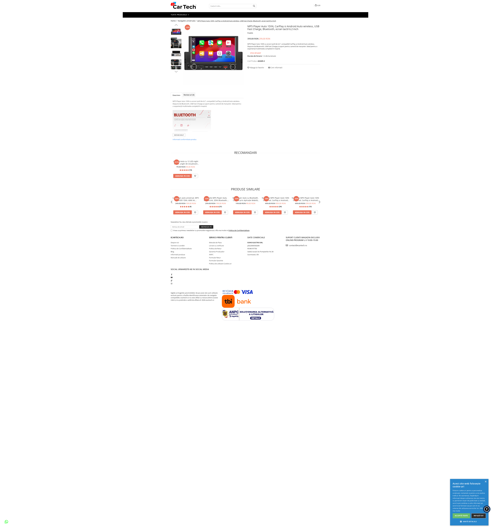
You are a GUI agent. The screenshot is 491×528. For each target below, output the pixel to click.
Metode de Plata (215, 242)
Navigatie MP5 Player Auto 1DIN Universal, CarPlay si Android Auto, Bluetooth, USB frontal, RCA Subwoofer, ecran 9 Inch (275, 199)
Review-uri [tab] (189, 95)
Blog (172, 251)
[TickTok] (171, 280)
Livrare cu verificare (216, 245)
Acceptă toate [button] (461, 516)
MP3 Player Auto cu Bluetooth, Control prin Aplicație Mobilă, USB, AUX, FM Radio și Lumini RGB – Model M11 (245, 199)
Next (176, 71)
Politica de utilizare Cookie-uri (220, 263)
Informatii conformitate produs (184, 139)
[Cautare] (254, 6)
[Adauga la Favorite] (195, 176)
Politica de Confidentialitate (238, 230)
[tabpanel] (213, 54)
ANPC (211, 254)
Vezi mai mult (179, 135)
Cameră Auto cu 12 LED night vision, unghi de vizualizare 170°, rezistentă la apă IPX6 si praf (185, 162)
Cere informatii (276, 67)
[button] (469, 521)
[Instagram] (171, 283)
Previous (176, 25)
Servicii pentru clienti (220, 237)
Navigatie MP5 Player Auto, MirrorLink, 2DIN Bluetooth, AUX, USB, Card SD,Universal (215, 199)
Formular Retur (215, 257)
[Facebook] (171, 274)
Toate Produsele (179, 14)
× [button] (486, 482)
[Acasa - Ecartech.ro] (183, 6)
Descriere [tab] (176, 95)
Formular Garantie (216, 260)
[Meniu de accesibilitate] (486, 509)
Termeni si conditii (178, 245)
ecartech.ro (177, 237)
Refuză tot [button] (479, 516)
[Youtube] (171, 277)
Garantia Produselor (216, 251)
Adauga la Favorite (256, 67)
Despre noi (175, 242)
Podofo (250, 33)
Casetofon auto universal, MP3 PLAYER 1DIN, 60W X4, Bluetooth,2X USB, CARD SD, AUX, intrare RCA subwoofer (186, 199)
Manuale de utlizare (178, 257)
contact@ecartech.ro (298, 245)
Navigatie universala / (187, 21)
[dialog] (469, 502)
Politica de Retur (215, 248)
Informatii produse (178, 254)
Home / (174, 21)
